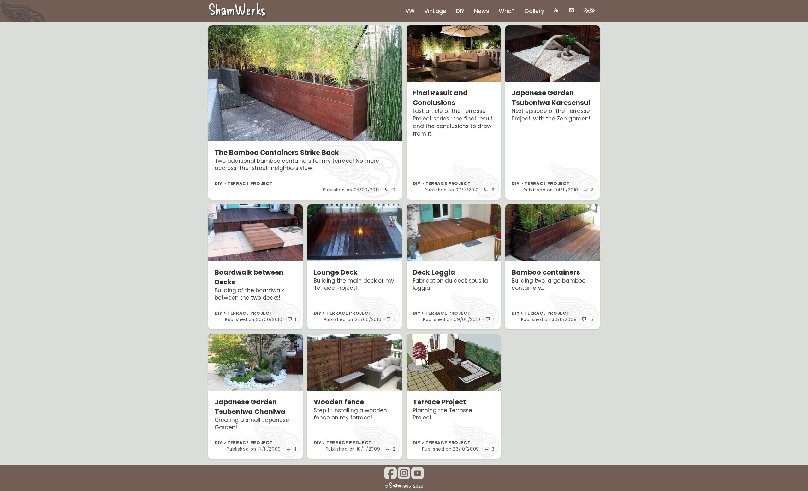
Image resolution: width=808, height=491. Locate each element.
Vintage (435, 11)
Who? (507, 11)
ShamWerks (237, 9)
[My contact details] (571, 10)
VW (410, 11)
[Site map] (556, 10)
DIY (460, 11)
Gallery (534, 11)
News (481, 11)
